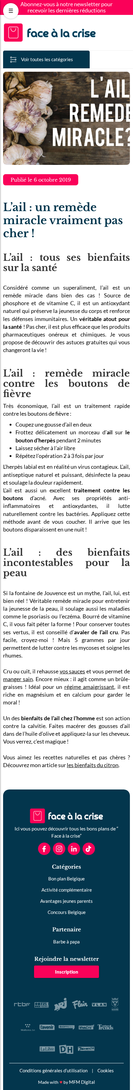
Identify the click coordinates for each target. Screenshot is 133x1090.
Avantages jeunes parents (66, 901)
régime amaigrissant (89, 686)
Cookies (105, 1070)
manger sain (18, 679)
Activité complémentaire (66, 890)
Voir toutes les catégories (47, 59)
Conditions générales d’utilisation (53, 1070)
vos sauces (72, 671)
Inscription (66, 972)
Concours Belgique (67, 912)
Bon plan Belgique (66, 878)
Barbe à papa (66, 941)
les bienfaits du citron (92, 765)
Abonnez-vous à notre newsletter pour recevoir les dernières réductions (66, 7)
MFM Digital (82, 1082)
